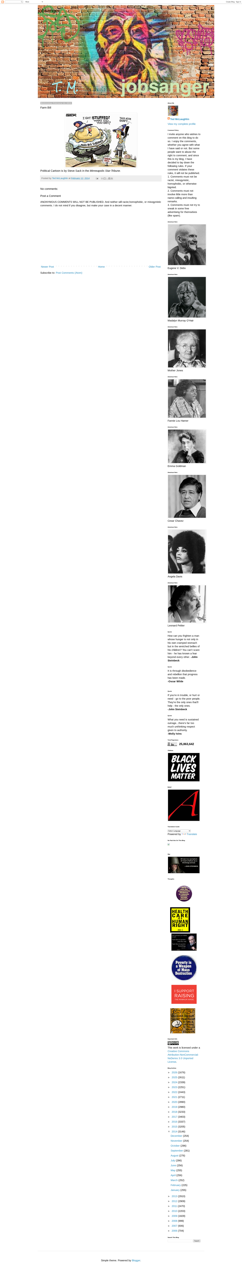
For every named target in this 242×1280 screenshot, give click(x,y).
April (173, 1175)
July (173, 1160)
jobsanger (49, 10)
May (173, 1170)
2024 (175, 1082)
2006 (175, 1230)
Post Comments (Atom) (69, 272)
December (177, 1135)
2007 (175, 1225)
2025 (175, 1077)
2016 (175, 1121)
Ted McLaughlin (179, 119)
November (177, 1140)
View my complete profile (182, 124)
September (177, 1150)
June (174, 1165)
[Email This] (102, 178)
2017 (175, 1116)
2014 (175, 1131)
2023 (175, 1087)
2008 (175, 1220)
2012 (175, 1201)
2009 (175, 1216)
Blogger (136, 1260)
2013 (175, 1196)
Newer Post (47, 266)
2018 (175, 1111)
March (174, 1180)
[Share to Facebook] (109, 178)
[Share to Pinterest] (112, 178)
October (175, 1145)
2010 (175, 1211)
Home (101, 266)
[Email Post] (97, 178)
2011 (175, 1206)
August (175, 1155)
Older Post (155, 266)
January (175, 1190)
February (176, 1185)
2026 (175, 1072)
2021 (175, 1097)
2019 (175, 1107)
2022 (175, 1092)
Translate (192, 834)
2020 (175, 1102)
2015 (175, 1126)
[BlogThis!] (104, 178)
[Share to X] (107, 178)
